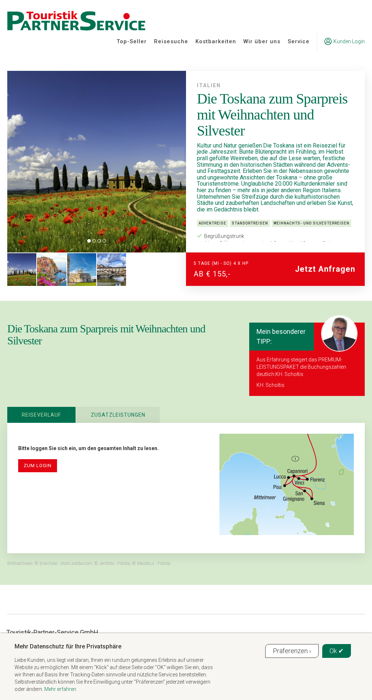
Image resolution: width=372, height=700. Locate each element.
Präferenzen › (292, 651)
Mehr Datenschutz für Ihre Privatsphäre (68, 646)
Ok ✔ (336, 651)
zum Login (38, 465)
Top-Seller (132, 41)
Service (299, 41)
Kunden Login (349, 41)
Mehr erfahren (60, 689)
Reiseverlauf (41, 415)
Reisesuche (171, 41)
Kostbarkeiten (215, 41)
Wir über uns (261, 41)
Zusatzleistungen (118, 415)
